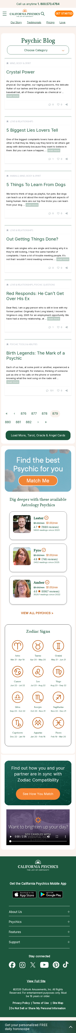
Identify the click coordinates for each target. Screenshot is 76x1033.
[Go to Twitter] (32, 965)
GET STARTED (64, 13)
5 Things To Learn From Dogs (36, 184)
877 (34, 413)
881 (18, 422)
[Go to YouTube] (44, 965)
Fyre (37, 550)
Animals (14, 175)
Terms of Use (41, 1002)
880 (8, 422)
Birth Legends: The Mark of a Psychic (35, 355)
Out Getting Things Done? (32, 239)
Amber (39, 582)
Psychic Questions (44, 284)
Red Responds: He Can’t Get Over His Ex (35, 296)
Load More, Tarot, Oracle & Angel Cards (38, 435)
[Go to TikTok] (66, 965)
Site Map (58, 1002)
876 (23, 413)
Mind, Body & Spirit (20, 63)
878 (44, 413)
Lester (39, 518)
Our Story (16, 22)
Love (62, 22)
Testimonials (34, 22)
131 (52, 390)
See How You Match (38, 794)
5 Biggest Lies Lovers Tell (32, 130)
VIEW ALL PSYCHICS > (37, 613)
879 (55, 413)
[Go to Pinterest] (56, 965)
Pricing (50, 22)
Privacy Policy (21, 1002)
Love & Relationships (21, 121)
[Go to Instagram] (22, 965)
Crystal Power (20, 72)
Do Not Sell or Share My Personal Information (38, 1008)
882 (29, 422)
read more (13, 95)
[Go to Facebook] (12, 965)
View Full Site (36, 981)
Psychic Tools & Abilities (23, 344)
